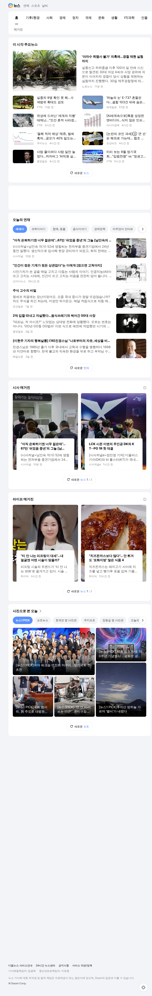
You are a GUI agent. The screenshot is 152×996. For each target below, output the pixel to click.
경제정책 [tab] (99, 229)
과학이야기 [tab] (38, 229)
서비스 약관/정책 (82, 965)
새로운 (81, 173)
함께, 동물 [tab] (59, 229)
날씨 (45, 5)
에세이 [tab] (20, 229)
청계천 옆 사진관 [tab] (66, 620)
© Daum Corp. (17, 983)
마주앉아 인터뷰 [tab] (123, 229)
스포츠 (35, 5)
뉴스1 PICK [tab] (23, 620)
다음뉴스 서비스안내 (20, 965)
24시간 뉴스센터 (45, 965)
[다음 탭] (142, 229)
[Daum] (11, 5)
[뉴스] (17, 5)
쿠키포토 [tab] (89, 620)
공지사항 (64, 965)
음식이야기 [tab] (80, 229)
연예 (26, 5)
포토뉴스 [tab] (42, 620)
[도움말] (145, 388)
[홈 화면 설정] (143, 987)
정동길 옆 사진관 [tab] (113, 620)
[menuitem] (16, 17)
